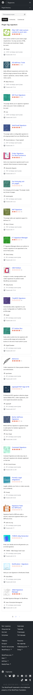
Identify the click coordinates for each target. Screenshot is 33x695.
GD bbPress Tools (18, 62)
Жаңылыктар (6, 629)
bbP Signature (17, 209)
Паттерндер (21, 635)
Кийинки (20, 616)
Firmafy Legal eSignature (17, 478)
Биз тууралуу (6, 626)
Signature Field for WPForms (17, 507)
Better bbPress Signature (17, 418)
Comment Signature (19, 447)
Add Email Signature (19, 125)
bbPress (5, 661)
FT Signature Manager (20, 238)
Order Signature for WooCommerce (19, 154)
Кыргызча (9, 672)
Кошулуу (20, 640)
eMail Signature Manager (17, 591)
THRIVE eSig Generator (20, 536)
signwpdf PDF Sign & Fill (20, 387)
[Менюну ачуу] (30, 2)
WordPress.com (7, 655)
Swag (20, 649)
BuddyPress (6, 664)
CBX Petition (16, 268)
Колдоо (4, 643)
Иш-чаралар (21, 643)
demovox (15, 359)
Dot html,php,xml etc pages (18, 182)
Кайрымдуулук (23, 646)
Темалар (20, 629)
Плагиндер (21, 632)
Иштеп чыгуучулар (8, 646)
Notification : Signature (20, 564)
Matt (4, 658)
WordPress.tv (7, 649)
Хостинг (4, 632)
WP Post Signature (18, 95)
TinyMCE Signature (18, 298)
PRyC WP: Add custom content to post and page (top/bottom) (20, 31)
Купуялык (5, 635)
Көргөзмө (20, 626)
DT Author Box (17, 328)
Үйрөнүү (4, 640)
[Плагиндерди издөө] (24, 14)
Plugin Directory (6, 7)
